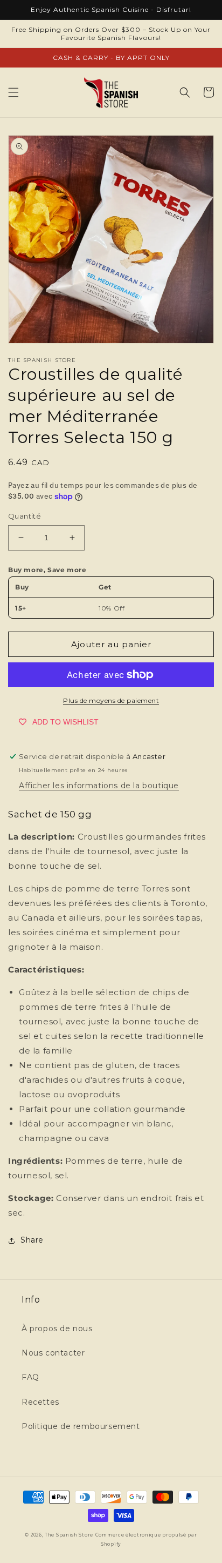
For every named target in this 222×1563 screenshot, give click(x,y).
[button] (13, 92)
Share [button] (32, 1240)
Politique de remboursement (81, 1426)
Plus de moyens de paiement (111, 700)
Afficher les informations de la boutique (99, 785)
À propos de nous (57, 1328)
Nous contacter (53, 1353)
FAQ (30, 1377)
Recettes (40, 1402)
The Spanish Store (69, 1535)
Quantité (24, 516)
